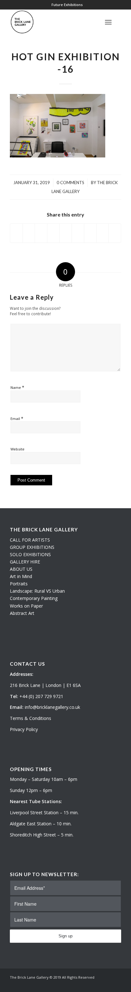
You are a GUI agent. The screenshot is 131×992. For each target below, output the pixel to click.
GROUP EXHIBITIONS (32, 547)
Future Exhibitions (67, 4)
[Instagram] (107, 984)
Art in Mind (21, 576)
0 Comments (70, 182)
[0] (119, 22)
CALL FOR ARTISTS (30, 540)
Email (16, 418)
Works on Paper (26, 606)
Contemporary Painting (34, 598)
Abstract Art (22, 613)
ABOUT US (21, 569)
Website (17, 449)
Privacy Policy (24, 729)
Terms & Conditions (30, 718)
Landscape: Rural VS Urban (37, 591)
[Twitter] (97, 984)
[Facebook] (116, 984)
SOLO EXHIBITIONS (30, 554)
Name (17, 387)
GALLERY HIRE (25, 562)
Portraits (19, 584)
